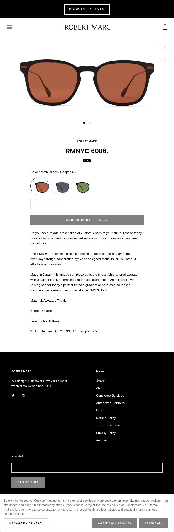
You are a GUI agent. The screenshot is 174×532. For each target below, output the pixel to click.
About (100, 388)
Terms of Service (108, 425)
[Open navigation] (9, 27)
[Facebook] (12, 395)
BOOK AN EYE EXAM (87, 9)
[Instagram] (23, 395)
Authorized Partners (110, 403)
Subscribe (28, 482)
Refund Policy (106, 418)
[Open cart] (165, 27)
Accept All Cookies (114, 523)
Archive (101, 440)
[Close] (167, 501)
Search (101, 380)
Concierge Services (110, 395)
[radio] (39, 186)
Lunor (100, 410)
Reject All (153, 523)
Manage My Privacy (25, 523)
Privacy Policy (106, 433)
